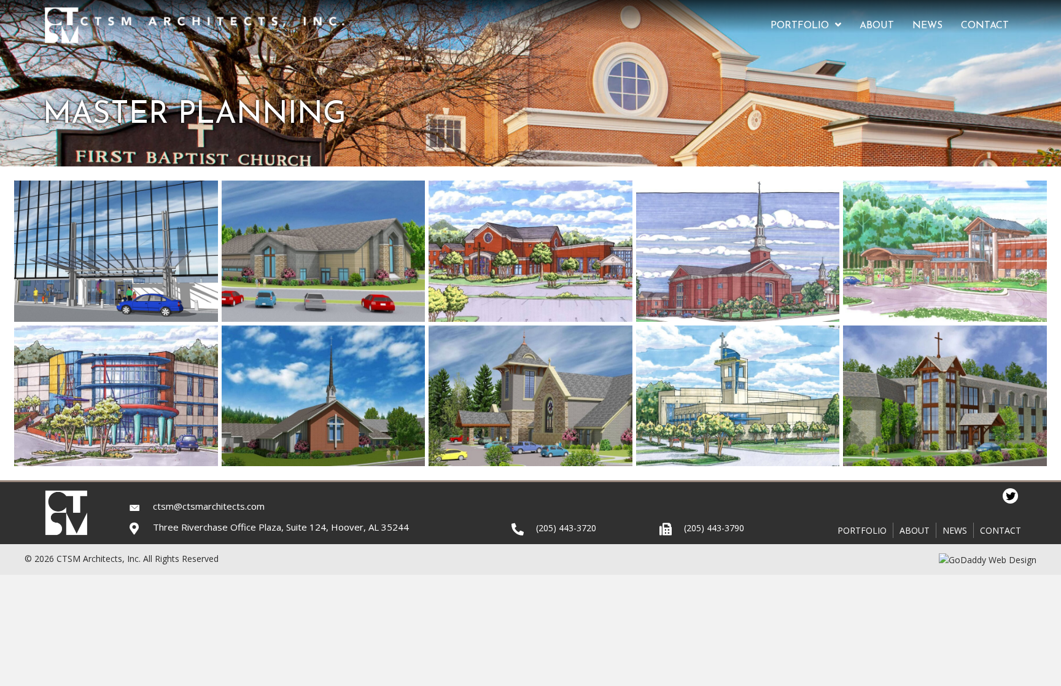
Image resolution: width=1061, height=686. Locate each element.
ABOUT (915, 530)
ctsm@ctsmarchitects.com (209, 506)
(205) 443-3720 (566, 528)
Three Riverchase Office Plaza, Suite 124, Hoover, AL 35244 (281, 527)
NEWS (954, 530)
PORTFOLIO (862, 530)
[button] (1010, 496)
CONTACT (1000, 530)
